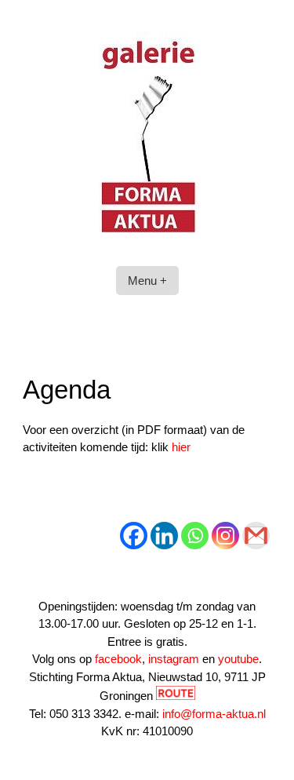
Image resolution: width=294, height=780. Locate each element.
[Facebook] (133, 535)
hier (181, 447)
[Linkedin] (164, 535)
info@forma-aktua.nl (214, 713)
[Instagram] (225, 535)
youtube (238, 658)
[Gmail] (256, 535)
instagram (173, 658)
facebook (118, 658)
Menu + (147, 280)
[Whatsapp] (195, 535)
